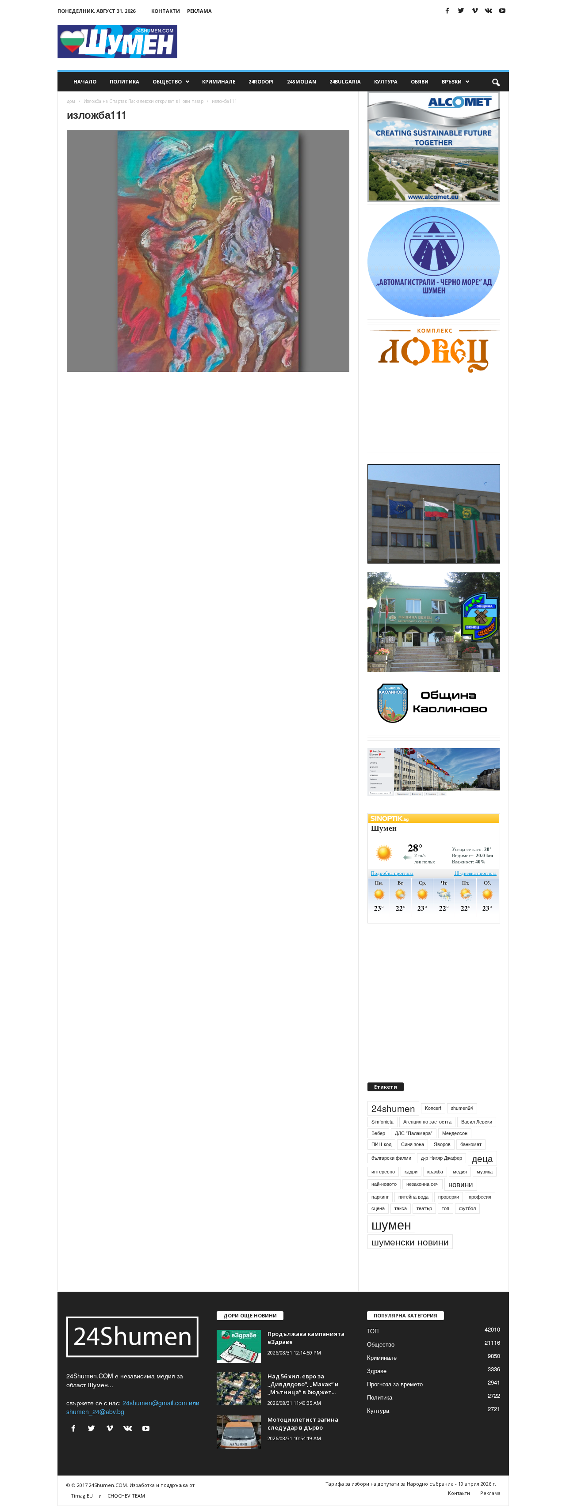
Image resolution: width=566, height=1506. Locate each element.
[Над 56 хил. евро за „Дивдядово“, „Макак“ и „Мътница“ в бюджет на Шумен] (239, 1388)
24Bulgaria (345, 81)
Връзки (452, 81)
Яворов (442, 1144)
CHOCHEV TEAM (126, 1495)
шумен (391, 1224)
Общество (167, 81)
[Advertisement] (348, 41)
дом (71, 101)
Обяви (419, 81)
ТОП (373, 1331)
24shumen (393, 1108)
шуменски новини (410, 1241)
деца (482, 1158)
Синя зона (412, 1144)
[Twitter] (461, 10)
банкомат (471, 1144)
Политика (124, 81)
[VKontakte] (488, 10)
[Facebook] (447, 10)
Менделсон (454, 1133)
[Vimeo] (475, 10)
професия (480, 1196)
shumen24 (462, 1108)
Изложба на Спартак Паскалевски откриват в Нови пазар (143, 101)
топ (445, 1208)
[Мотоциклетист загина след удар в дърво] (239, 1432)
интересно (383, 1171)
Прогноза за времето (395, 1384)
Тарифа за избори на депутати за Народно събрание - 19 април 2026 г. (410, 1483)
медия (460, 1171)
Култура (386, 81)
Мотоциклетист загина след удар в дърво (303, 1423)
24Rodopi (261, 81)
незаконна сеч (422, 1184)
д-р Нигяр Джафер (441, 1157)
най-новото (384, 1184)
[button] (495, 81)
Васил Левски (476, 1121)
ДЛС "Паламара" (413, 1133)
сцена (378, 1208)
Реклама (199, 11)
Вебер (378, 1133)
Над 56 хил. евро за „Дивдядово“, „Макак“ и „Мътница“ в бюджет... (303, 1384)
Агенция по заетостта (427, 1121)
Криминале (218, 81)
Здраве (376, 1370)
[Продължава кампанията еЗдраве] (239, 1346)
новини (460, 1184)
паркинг (380, 1196)
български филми (391, 1157)
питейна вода (413, 1196)
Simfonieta (382, 1121)
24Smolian (301, 81)
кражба (435, 1171)
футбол (467, 1208)
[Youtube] (502, 10)
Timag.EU (82, 1495)
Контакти (165, 11)
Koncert (433, 1108)
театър (424, 1208)
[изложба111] (208, 251)
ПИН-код (381, 1144)
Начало (84, 81)
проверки (448, 1196)
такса (400, 1208)
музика (485, 1171)
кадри (411, 1171)
